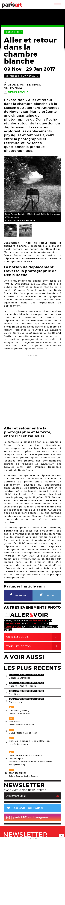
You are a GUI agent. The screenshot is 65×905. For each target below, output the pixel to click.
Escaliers (14, 694)
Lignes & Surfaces (19, 677)
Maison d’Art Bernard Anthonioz (22, 86)
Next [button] (54, 189)
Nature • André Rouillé (23, 686)
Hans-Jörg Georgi (19, 710)
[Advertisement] (32, 389)
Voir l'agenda (32, 637)
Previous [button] (10, 189)
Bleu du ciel (16, 702)
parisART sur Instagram (30, 817)
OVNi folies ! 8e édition (23, 732)
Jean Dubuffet (17, 772)
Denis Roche (18, 92)
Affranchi (14, 721)
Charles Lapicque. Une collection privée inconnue (29, 743)
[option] (32, 189)
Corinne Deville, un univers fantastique (25, 757)
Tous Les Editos (32, 646)
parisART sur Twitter (25, 808)
